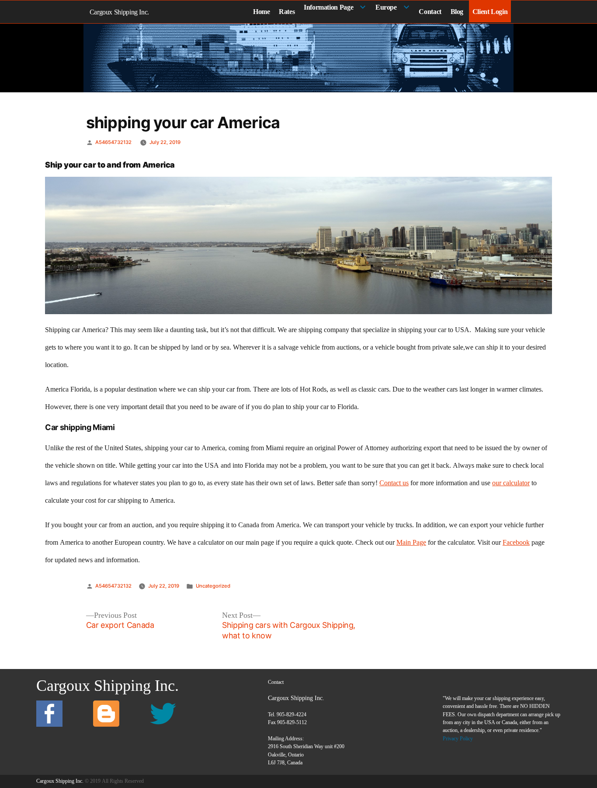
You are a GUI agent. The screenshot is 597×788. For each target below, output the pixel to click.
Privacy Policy (458, 738)
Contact (430, 11)
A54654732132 (113, 142)
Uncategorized (213, 586)
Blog (457, 11)
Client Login (490, 11)
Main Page (411, 542)
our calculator (511, 483)
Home (261, 11)
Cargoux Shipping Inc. (119, 12)
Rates (287, 11)
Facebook (516, 542)
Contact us (394, 483)
